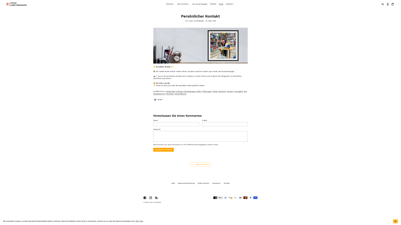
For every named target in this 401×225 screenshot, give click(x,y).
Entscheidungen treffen (192, 91)
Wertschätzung (180, 94)
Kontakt (227, 183)
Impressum (216, 183)
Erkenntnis (222, 91)
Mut (245, 91)
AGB (173, 183)
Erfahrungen (207, 91)
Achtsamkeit (170, 91)
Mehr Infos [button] (139, 221)
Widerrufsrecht (203, 183)
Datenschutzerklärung (186, 183)
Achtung (179, 91)
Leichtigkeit (238, 91)
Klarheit (230, 91)
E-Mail (204, 120)
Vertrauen (170, 94)
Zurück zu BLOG (202, 164)
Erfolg (215, 91)
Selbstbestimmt (159, 94)
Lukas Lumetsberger (155, 202)
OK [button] (395, 221)
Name (155, 120)
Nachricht (157, 129)
